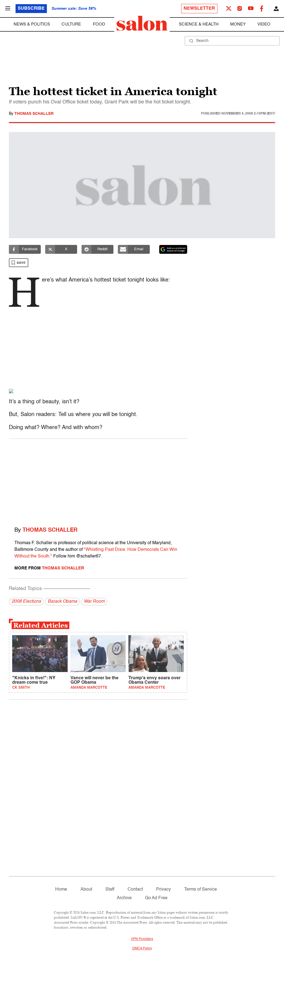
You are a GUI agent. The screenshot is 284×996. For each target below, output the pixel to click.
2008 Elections (26, 601)
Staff (109, 889)
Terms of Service (200, 889)
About (86, 889)
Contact (135, 889)
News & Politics (32, 24)
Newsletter (199, 8)
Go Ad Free (156, 898)
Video (263, 24)
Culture (71, 24)
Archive (124, 898)
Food (99, 24)
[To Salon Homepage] (142, 23)
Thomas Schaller (34, 114)
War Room (94, 601)
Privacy (163, 889)
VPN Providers (142, 939)
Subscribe (31, 8)
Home (61, 889)
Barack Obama (62, 601)
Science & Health (199, 24)
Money (238, 24)
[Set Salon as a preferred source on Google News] (173, 249)
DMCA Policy (142, 948)
